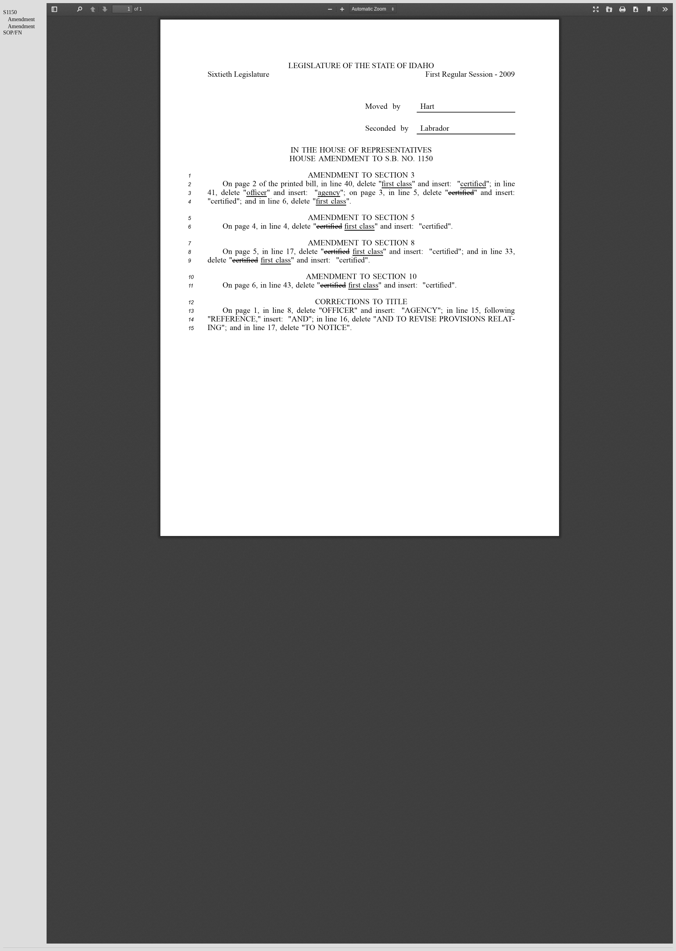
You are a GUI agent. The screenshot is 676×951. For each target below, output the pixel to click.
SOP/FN (12, 33)
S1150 (10, 12)
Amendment (21, 19)
